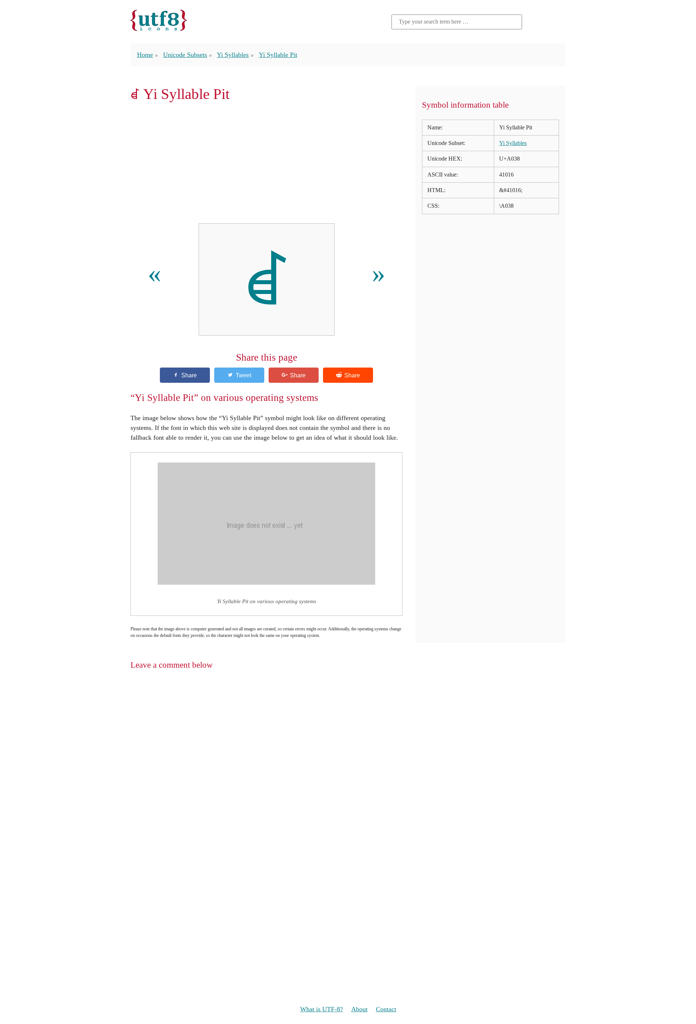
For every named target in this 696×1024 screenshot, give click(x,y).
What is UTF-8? (321, 1009)
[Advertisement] (266, 162)
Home (145, 54)
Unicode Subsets (185, 54)
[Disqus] (348, 770)
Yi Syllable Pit (278, 54)
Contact (386, 1009)
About (359, 1009)
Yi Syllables (233, 54)
